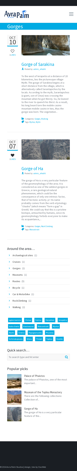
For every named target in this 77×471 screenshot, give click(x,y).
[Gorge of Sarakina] (66, 45)
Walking (44, 119)
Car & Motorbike (21, 294)
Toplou (49, 339)
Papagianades (35, 332)
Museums (18, 274)
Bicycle (16, 287)
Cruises (17, 261)
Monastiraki (34, 229)
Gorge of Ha (32, 168)
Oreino (21, 332)
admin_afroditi (39, 69)
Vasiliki (59, 339)
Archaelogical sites (23, 255)
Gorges (37, 119)
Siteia (29, 339)
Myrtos (32, 122)
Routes (16, 281)
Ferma (38, 320)
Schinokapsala (16, 339)
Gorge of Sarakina (37, 64)
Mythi (38, 122)
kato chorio (14, 326)
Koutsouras (28, 326)
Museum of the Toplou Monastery (43, 392)
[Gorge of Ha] (66, 149)
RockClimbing (47, 226)
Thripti (39, 339)
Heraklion (49, 320)
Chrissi (28, 320)
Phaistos (50, 332)
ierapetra (63, 320)
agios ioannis (15, 320)
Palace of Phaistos (34, 376)
